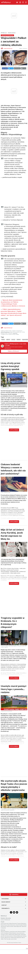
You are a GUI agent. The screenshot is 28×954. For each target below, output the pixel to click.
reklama (19, 339)
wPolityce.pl (4, 32)
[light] (17, 2)
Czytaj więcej (14, 429)
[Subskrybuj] (20, 2)
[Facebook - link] (11, 912)
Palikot (3, 339)
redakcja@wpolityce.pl (5, 332)
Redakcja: (4, 916)
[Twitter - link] (17, 912)
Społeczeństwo (12, 32)
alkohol (8, 339)
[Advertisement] (14, 191)
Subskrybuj (15, 333)
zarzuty (13, 339)
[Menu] (26, 2)
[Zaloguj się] (23, 2)
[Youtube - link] (14, 912)
